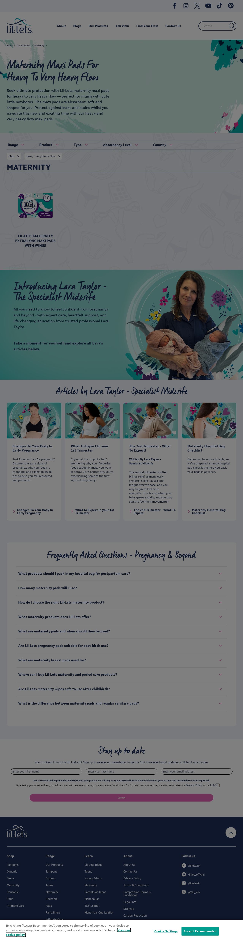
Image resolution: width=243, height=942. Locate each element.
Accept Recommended (200, 931)
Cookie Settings (166, 931)
